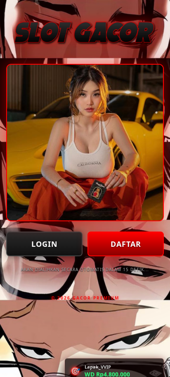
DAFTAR (126, 244)
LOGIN (44, 244)
